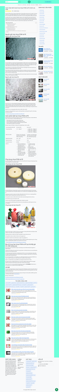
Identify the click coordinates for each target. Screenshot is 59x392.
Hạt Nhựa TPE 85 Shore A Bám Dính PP (48, 61)
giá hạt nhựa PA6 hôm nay (30, 375)
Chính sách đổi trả (21, 362)
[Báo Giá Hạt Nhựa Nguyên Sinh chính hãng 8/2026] (8, 325)
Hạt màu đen (42, 10)
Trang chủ (20, 4)
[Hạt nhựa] (29, 1)
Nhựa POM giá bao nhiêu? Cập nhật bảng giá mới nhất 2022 (16, 242)
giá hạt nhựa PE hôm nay (17, 284)
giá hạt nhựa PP (30, 284)
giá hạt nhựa (14, 282)
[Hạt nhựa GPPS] (41, 90)
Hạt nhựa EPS (42, 13)
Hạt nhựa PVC (42, 36)
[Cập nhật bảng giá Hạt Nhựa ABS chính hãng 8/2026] (8, 345)
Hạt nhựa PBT (8, 282)
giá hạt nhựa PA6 (29, 373)
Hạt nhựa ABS (42, 11)
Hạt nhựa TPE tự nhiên (43, 31)
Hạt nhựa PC (42, 22)
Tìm (19, 1)
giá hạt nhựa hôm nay (20, 282)
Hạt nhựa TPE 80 (42, 33)
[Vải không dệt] (41, 95)
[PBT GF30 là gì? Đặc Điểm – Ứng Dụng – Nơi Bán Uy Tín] (41, 55)
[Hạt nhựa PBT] (41, 100)
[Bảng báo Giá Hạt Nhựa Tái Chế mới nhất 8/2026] (8, 332)
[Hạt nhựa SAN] (41, 85)
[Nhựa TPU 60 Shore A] (41, 67)
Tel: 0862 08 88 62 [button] (48, 1)
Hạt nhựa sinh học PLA (48, 71)
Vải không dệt (42, 42)
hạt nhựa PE (24, 284)
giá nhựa (35, 282)
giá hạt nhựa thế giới (29, 282)
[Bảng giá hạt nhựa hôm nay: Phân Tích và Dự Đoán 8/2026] (8, 290)
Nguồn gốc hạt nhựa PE (11, 25)
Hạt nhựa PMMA (42, 24)
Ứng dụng (33, 4)
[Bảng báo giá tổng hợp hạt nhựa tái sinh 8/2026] (8, 318)
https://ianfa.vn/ (16, 273)
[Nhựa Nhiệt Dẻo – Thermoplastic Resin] (41, 49)
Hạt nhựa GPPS (42, 15)
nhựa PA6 (17, 286)
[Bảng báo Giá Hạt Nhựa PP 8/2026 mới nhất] (8, 297)
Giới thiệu (24, 4)
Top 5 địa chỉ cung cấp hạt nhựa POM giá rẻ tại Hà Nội (14, 277)
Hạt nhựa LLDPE (42, 38)
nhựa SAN (22, 286)
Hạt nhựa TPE (42, 26)
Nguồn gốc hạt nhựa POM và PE (11, 23)
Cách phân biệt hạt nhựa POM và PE (12, 26)
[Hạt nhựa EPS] (41, 80)
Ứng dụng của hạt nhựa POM (11, 28)
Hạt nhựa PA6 (42, 17)
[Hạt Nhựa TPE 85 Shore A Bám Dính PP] (41, 62)
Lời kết (8, 31)
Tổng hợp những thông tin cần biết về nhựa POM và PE (15, 113)
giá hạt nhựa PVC (9, 284)
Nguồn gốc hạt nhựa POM (11, 24)
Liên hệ (40, 4)
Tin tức (36, 4)
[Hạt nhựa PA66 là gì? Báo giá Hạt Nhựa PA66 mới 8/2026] (8, 352)
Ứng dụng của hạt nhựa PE (11, 29)
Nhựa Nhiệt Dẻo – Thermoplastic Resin (48, 49)
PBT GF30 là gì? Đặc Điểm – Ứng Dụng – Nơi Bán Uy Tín (48, 55)
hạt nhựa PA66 (28, 377)
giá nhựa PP (33, 286)
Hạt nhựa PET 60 (42, 29)
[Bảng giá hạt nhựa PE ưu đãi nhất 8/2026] (8, 304)
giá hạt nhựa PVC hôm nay (10, 286)
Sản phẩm (28, 4)
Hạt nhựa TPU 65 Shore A (44, 27)
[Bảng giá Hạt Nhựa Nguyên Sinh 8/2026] (8, 311)
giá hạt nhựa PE (27, 286)
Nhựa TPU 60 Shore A (48, 66)
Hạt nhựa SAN (42, 40)
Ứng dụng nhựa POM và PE (11, 27)
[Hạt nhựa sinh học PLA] (41, 72)
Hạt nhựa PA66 (42, 19)
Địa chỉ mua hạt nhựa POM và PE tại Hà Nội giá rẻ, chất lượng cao (16, 30)
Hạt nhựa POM (42, 43)
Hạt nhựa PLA (42, 34)
